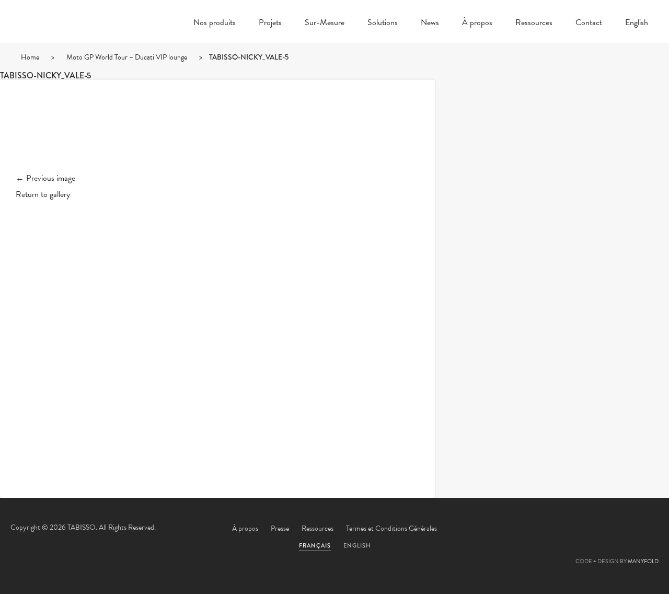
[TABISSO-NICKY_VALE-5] (217, 135)
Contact (588, 23)
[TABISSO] (73, 49)
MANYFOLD (643, 561)
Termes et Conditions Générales (391, 528)
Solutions (382, 23)
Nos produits (214, 23)
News (430, 23)
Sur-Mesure (324, 23)
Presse (280, 528)
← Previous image (45, 178)
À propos (477, 23)
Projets (270, 23)
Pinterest (589, 529)
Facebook (561, 529)
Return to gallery (43, 194)
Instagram (645, 529)
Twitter (532, 529)
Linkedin (617, 529)
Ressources (533, 23)
